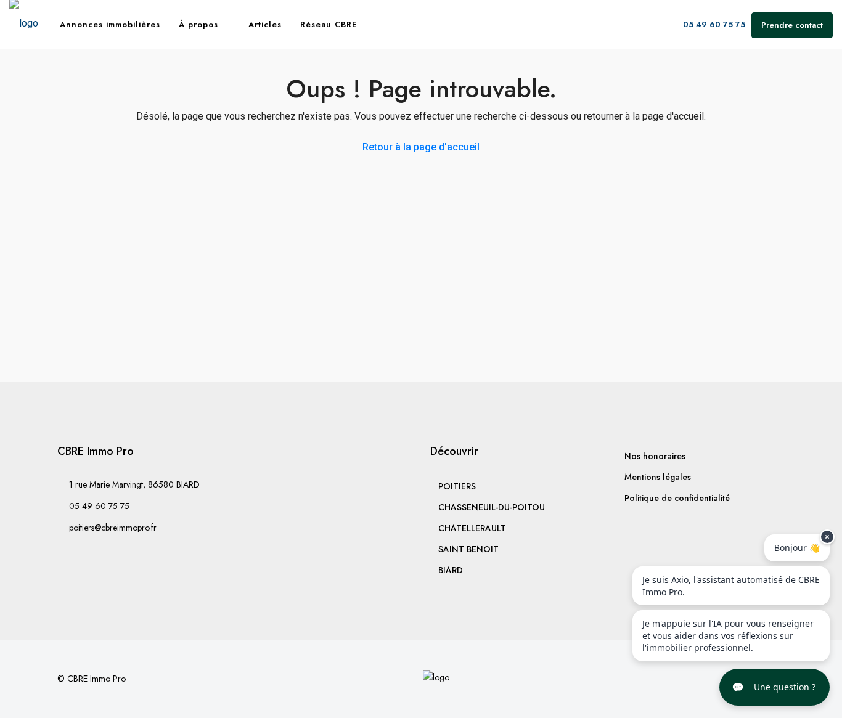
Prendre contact (792, 25)
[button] (774, 687)
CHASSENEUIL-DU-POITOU (491, 507)
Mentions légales (657, 477)
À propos (198, 24)
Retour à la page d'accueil (421, 147)
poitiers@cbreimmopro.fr (113, 527)
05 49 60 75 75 (713, 24)
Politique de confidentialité (677, 498)
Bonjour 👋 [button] (797, 547)
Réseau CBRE (329, 24)
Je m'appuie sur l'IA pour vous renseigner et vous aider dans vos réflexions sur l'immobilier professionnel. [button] (728, 635)
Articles (265, 24)
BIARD (450, 570)
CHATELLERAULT (472, 528)
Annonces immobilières (110, 24)
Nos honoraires (654, 456)
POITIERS (457, 486)
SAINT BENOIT (468, 549)
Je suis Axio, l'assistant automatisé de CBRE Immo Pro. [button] (731, 586)
